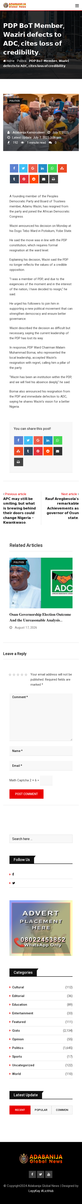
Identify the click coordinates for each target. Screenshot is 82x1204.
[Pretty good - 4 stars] (22, 674)
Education (19, 1005)
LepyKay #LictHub (41, 1191)
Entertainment (22, 1013)
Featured (19, 1022)
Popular (41, 1109)
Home (10, 61)
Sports (17, 1056)
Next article (69, 494)
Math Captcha (19, 780)
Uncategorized (23, 1065)
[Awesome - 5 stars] (26, 674)
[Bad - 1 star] (10, 674)
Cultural (18, 987)
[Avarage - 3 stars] (18, 674)
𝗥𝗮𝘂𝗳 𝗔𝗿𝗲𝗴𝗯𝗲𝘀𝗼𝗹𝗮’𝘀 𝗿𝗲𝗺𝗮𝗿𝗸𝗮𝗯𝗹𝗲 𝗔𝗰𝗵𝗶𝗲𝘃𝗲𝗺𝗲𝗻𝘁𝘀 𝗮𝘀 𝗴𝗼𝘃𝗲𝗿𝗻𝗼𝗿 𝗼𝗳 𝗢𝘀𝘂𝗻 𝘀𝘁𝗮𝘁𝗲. (62, 508)
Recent (20, 1109)
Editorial (18, 996)
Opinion (18, 1039)
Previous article (15, 494)
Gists (16, 1030)
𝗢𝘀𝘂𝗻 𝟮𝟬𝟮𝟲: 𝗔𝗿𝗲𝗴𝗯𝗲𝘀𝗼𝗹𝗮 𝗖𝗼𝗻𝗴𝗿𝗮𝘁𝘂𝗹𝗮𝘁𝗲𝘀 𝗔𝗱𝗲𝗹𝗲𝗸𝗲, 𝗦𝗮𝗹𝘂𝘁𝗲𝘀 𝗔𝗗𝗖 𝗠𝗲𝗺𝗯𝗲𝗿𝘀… (34, 620)
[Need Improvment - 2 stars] (14, 674)
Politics (21, 61)
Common (62, 1109)
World (16, 1074)
